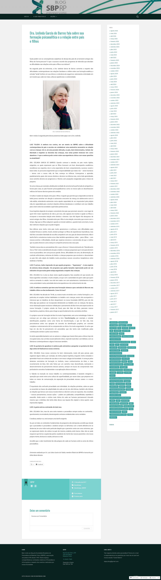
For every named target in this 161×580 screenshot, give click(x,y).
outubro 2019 (114, 224)
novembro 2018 (115, 253)
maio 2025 (114, 55)
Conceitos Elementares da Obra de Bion (119, 342)
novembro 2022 (115, 127)
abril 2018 (113, 272)
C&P (111, 330)
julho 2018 (114, 264)
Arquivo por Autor (31, 486)
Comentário (87, 528)
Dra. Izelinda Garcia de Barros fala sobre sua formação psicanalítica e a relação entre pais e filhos (57, 37)
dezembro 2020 (115, 189)
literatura (112, 375)
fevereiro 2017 (115, 309)
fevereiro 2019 (115, 245)
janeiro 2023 (114, 122)
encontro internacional (115, 353)
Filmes (130, 361)
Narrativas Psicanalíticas (116, 381)
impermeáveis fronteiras (116, 369)
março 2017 (114, 307)
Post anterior (78, 493)
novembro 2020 (115, 191)
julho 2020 (114, 202)
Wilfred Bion (113, 417)
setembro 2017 (115, 291)
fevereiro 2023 (115, 119)
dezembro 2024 (115, 65)
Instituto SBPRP (128, 369)
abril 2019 (113, 240)
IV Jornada (120, 372)
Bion (119, 328)
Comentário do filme (115, 339)
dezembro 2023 (115, 95)
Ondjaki (112, 383)
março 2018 (114, 274)
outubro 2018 (114, 256)
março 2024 (114, 87)
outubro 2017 (114, 288)
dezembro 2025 (115, 44)
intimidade (112, 372)
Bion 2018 (125, 328)
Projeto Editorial (114, 392)
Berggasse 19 (122, 325)
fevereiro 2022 (115, 151)
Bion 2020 (132, 328)
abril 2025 (113, 57)
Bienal (129, 325)
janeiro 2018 (114, 280)
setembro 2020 (115, 197)
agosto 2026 (114, 31)
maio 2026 (114, 33)
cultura (112, 344)
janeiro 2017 (114, 312)
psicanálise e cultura (115, 395)
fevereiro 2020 (115, 213)
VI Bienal (130, 414)
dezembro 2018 (115, 250)
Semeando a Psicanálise (116, 406)
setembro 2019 (115, 226)
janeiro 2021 (114, 186)
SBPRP (84, 488)
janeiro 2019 (114, 248)
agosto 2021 (114, 167)
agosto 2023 (114, 106)
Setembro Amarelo (128, 406)
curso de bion (124, 344)
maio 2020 (114, 205)
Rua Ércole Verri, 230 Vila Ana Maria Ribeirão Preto (69, 554)
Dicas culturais (131, 347)
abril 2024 (113, 84)
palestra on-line (114, 386)
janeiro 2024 (114, 92)
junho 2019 (114, 234)
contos (133, 342)
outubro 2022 (114, 130)
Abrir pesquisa (137, 17)
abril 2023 (113, 114)
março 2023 (114, 116)
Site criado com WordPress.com (34, 576)
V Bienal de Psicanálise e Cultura (118, 414)
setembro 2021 (115, 165)
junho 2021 (114, 173)
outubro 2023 (114, 100)
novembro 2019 (115, 221)
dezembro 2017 (115, 282)
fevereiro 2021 (115, 183)
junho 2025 (114, 52)
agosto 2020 (114, 199)
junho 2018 (114, 266)
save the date (124, 403)
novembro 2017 (115, 285)
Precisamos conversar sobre (117, 389)
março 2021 (114, 181)
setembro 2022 (115, 132)
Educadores (124, 350)
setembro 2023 (115, 103)
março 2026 (114, 39)
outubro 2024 (114, 71)
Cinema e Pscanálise (115, 336)
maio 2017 (114, 301)
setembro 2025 (115, 47)
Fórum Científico (129, 364)
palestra (128, 383)
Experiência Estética (115, 361)
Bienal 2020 (113, 328)
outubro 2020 (114, 194)
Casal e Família (114, 333)
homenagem (124, 367)
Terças (131, 409)
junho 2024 (114, 79)
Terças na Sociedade (115, 411)
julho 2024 (114, 76)
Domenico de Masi (114, 350)
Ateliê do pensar (123, 322)
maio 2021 (114, 175)
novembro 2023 (115, 98)
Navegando (127, 381)
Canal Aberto (118, 330)
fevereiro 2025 (115, 60)
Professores (129, 389)
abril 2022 (113, 146)
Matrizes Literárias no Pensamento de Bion (120, 378)
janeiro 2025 (114, 63)
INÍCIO (26, 16)
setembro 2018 (115, 258)
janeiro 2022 (114, 154)
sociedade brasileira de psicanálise (118, 409)
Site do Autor (35, 486)
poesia (128, 386)
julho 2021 (114, 170)
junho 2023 (114, 108)
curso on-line (113, 347)
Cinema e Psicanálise (128, 336)
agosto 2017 (114, 293)
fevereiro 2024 (115, 89)
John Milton (128, 372)
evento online (125, 358)
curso (117, 344)
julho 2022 (114, 138)
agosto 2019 (114, 229)
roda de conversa (114, 403)
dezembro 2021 (115, 157)
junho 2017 (114, 299)
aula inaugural (113, 325)
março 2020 (114, 210)
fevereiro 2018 (115, 277)
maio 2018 (114, 269)
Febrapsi (124, 361)
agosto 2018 (114, 261)
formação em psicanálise (116, 364)
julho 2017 (114, 296)
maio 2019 (114, 237)
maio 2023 (114, 111)
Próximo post (78, 496)
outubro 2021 (114, 162)
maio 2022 (114, 143)
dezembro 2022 (115, 124)
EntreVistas (77, 485)
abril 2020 (113, 207)
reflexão (112, 400)
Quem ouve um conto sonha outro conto (120, 397)
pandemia (122, 386)
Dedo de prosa (122, 347)
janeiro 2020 (114, 215)
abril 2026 (113, 36)
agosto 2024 (114, 73)
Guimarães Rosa (114, 367)
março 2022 (114, 148)
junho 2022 (114, 140)
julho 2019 (114, 232)
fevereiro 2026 (115, 41)
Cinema (121, 333)
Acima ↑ (136, 576)
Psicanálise (123, 392)
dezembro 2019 (115, 218)
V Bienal (124, 411)
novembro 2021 (115, 159)
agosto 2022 (114, 135)
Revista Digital (125, 400)
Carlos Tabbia (126, 330)
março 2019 (114, 242)
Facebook (111, 424)
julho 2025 (114, 49)
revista (118, 400)
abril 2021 (113, 178)
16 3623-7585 (67, 559)
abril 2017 (113, 304)
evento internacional (115, 358)
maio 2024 (114, 81)
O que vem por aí (39, 16)
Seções (52, 16)
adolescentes (113, 322)
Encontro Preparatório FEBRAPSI (118, 356)
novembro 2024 (115, 68)
